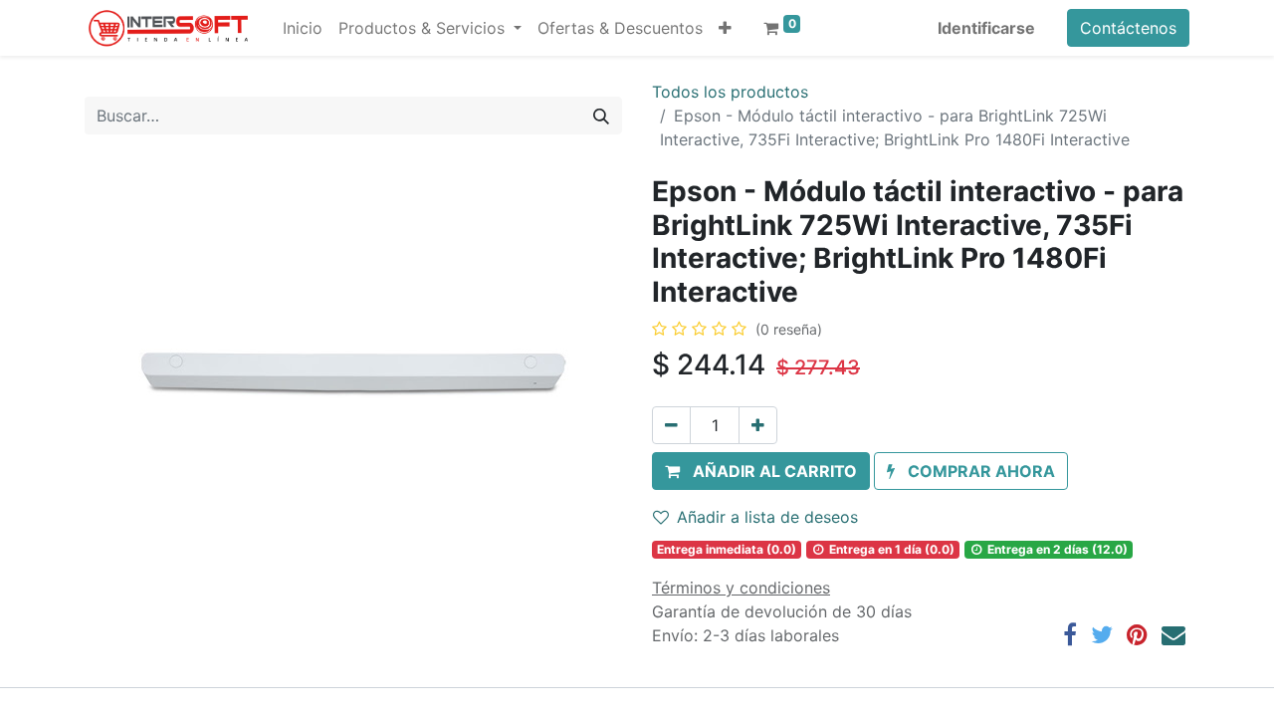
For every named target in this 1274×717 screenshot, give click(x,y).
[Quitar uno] (671, 425)
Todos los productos (730, 92)
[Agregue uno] (758, 425)
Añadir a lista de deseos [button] (767, 517)
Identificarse (986, 28)
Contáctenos (1128, 28)
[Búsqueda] (601, 115)
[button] (725, 28)
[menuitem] (302, 28)
